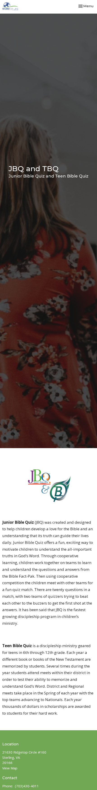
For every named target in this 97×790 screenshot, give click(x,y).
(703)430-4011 (27, 786)
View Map (9, 768)
